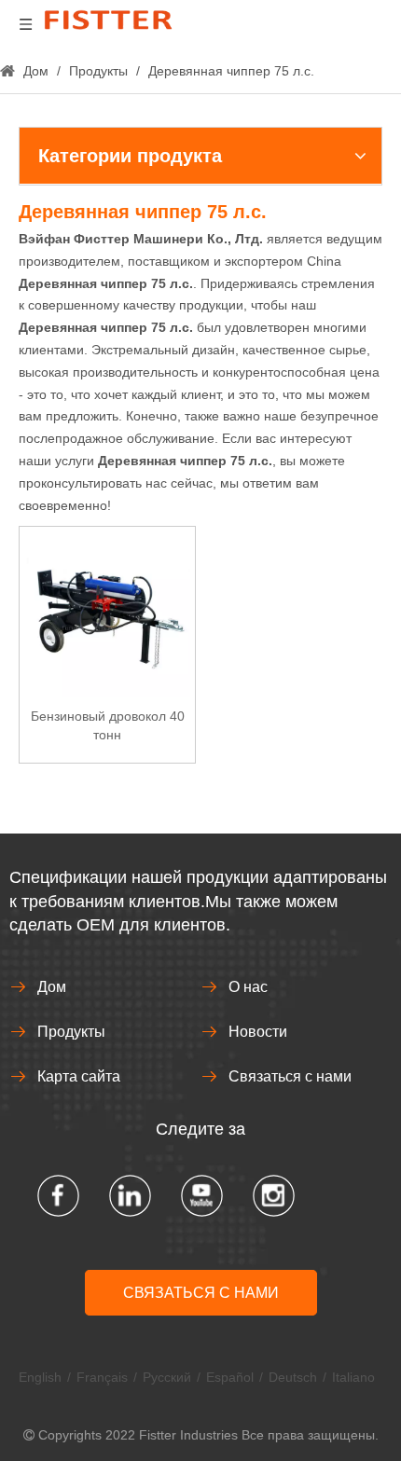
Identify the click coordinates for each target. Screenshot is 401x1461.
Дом (51, 987)
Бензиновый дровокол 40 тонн (108, 725)
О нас (248, 987)
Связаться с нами (290, 1076)
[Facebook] (58, 1195)
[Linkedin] (130, 1195)
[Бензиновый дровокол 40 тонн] (107, 613)
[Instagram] (273, 1195)
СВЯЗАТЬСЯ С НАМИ (201, 1293)
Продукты (71, 1032)
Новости (257, 1032)
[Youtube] (202, 1195)
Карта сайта (78, 1076)
